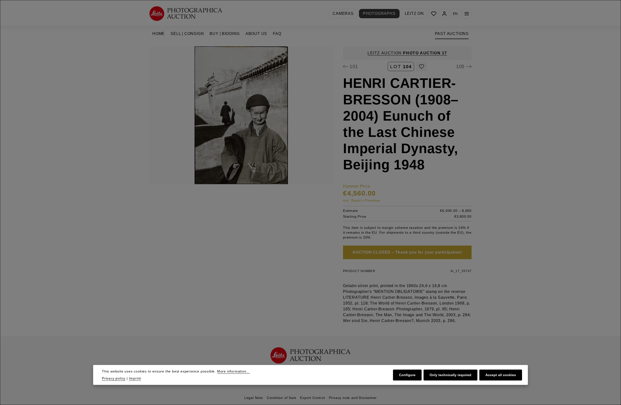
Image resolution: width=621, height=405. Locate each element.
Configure (407, 375)
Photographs (379, 13)
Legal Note (253, 398)
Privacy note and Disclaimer (353, 398)
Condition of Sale (281, 398)
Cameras (343, 13)
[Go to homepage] (185, 13)
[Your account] (444, 13)
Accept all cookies (500, 375)
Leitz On (414, 13)
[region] (241, 115)
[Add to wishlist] (421, 66)
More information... (233, 371)
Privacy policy (113, 378)
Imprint (135, 378)
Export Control (312, 398)
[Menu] (467, 13)
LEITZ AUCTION (407, 53)
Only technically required (450, 375)
